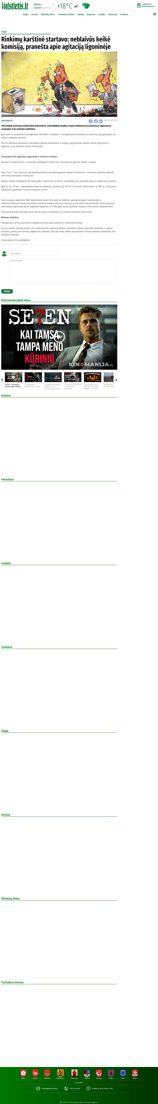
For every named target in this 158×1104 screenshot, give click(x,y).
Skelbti (7, 291)
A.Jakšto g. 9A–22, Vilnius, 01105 (102, 1088)
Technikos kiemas (66, 14)
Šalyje (26, 14)
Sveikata (124, 14)
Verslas (34, 14)
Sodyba (101, 14)
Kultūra (80, 14)
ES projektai (79, 1083)
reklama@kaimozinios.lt (50, 1088)
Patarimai (112, 14)
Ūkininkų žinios (48, 14)
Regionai (91, 14)
